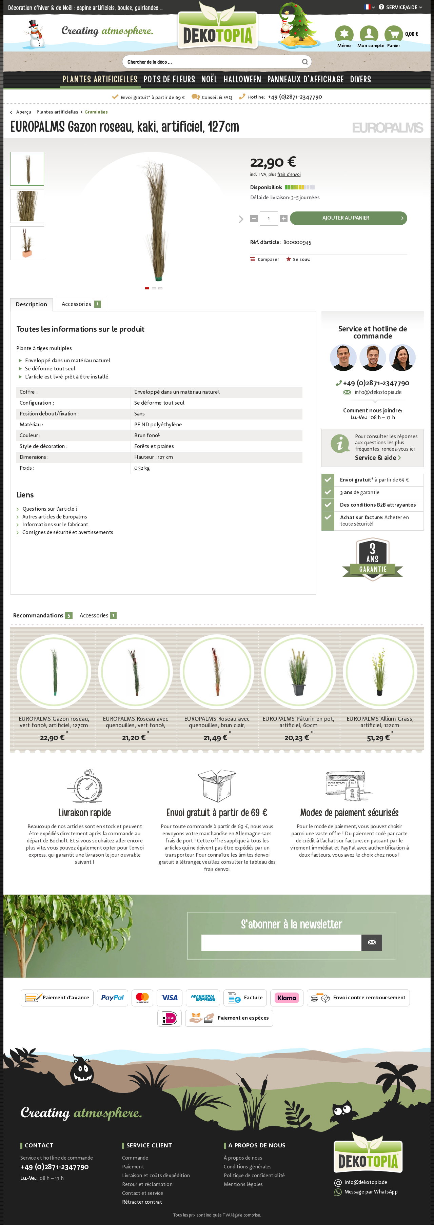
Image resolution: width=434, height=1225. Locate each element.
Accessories (80, 304)
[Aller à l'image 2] (154, 288)
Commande (135, 1158)
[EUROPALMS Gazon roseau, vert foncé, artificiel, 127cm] (54, 671)
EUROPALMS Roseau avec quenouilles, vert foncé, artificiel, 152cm (135, 722)
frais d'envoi (288, 174)
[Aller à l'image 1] (147, 288)
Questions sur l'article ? (49, 509)
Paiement (133, 1167)
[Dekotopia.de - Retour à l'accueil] (217, 26)
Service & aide (375, 458)
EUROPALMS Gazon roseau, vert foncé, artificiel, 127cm (54, 722)
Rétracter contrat (142, 1202)
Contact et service (142, 1193)
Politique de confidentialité (254, 1176)
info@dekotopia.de (378, 392)
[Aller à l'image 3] (160, 288)
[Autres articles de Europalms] (388, 127)
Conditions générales (248, 1167)
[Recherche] (304, 61)
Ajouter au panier (346, 218)
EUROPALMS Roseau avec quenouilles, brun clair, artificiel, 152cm (217, 722)
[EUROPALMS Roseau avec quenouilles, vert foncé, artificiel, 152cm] (135, 671)
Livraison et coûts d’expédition (156, 1176)
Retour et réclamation (147, 1184)
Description (31, 305)
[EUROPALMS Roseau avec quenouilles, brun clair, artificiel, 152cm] (217, 671)
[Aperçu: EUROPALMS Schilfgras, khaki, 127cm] (27, 169)
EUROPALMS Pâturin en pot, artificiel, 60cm (298, 722)
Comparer (268, 260)
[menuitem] (359, 7)
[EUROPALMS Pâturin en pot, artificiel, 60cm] (298, 671)
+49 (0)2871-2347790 (295, 97)
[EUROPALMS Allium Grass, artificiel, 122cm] (380, 671)
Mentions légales (243, 1184)
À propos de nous (243, 1158)
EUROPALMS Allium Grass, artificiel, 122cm (380, 722)
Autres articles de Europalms (54, 517)
